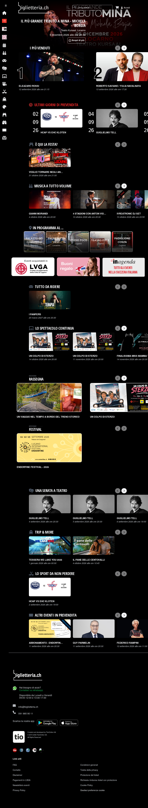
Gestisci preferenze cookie (92, 790)
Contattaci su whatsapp (31, 690)
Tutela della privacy (89, 769)
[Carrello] (117, 7)
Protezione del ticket (89, 775)
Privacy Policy (19, 790)
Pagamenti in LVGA (21, 780)
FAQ (15, 764)
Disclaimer (17, 775)
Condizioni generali (89, 764)
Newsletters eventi (21, 785)
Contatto (17, 769)
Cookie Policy (86, 785)
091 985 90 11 (25, 713)
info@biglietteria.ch (28, 706)
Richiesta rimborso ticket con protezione (98, 780)
